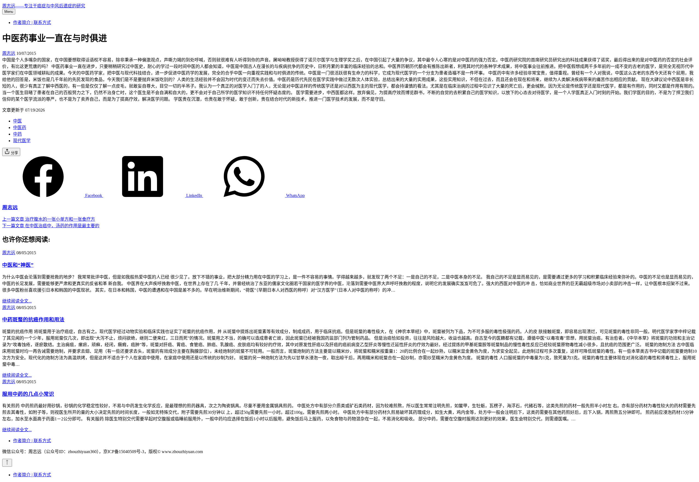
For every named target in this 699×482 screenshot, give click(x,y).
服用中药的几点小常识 (28, 394)
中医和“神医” (18, 265)
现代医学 (22, 140)
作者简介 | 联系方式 (32, 22)
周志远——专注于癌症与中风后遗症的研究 (43, 6)
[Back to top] (7, 463)
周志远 (8, 53)
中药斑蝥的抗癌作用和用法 (33, 319)
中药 (17, 134)
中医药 (19, 127)
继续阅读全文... (17, 301)
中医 (17, 121)
